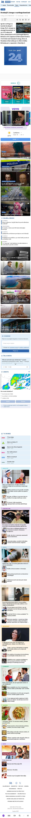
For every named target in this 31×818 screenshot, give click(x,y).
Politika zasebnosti (10, 793)
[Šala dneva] (27, 367)
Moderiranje (12, 788)
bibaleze (5, 468)
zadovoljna (6, 508)
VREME (14, 139)
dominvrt (6, 666)
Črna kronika (10, 5)
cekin (4, 586)
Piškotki (19, 788)
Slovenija (3, 5)
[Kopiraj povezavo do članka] (29, 20)
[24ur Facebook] (16, 783)
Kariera (26, 786)
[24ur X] (20, 783)
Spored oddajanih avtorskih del (15, 798)
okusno (5, 705)
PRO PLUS (21, 786)
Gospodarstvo (23, 5)
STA (5, 19)
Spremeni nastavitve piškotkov (15, 791)
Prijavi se (15, 350)
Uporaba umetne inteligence (15, 801)
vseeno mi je (5, 398)
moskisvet (6, 626)
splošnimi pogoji (14, 347)
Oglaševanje (6, 786)
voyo (4, 744)
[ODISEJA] (15, 83)
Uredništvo (14, 786)
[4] (18, 95)
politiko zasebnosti (24, 347)
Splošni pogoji (22, 793)
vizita (4, 547)
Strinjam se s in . (16, 347)
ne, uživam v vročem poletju (9, 396)
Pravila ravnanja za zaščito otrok (15, 796)
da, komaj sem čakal (7, 394)
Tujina (16, 5)
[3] (6, 95)
